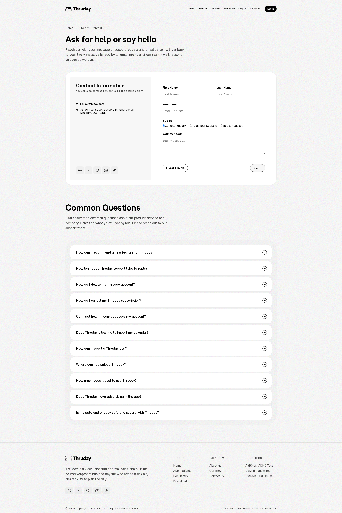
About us (203, 8)
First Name (170, 88)
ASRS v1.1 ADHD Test (259, 465)
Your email (170, 104)
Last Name (224, 88)
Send (257, 168)
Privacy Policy (232, 508)
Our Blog (215, 471)
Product (215, 8)
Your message (173, 134)
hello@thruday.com (92, 104)
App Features (182, 471)
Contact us (216, 476)
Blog (240, 8)
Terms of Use (250, 508)
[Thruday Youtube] (106, 170)
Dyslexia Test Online (259, 476)
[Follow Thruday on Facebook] (80, 170)
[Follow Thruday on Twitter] (97, 170)
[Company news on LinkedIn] (88, 170)
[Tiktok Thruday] (114, 170)
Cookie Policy (268, 508)
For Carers (229, 8)
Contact (255, 8)
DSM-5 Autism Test (258, 471)
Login (270, 8)
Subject (168, 121)
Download (180, 481)
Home (191, 8)
